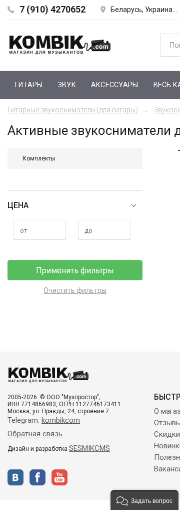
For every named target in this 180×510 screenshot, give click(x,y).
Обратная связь (35, 433)
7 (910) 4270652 (53, 9)
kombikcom (61, 420)
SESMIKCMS (89, 448)
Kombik (60, 45)
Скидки (167, 434)
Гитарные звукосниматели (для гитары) (73, 110)
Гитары (29, 85)
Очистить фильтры (75, 290)
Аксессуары (114, 85)
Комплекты (38, 158)
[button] (144, 500)
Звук (67, 85)
